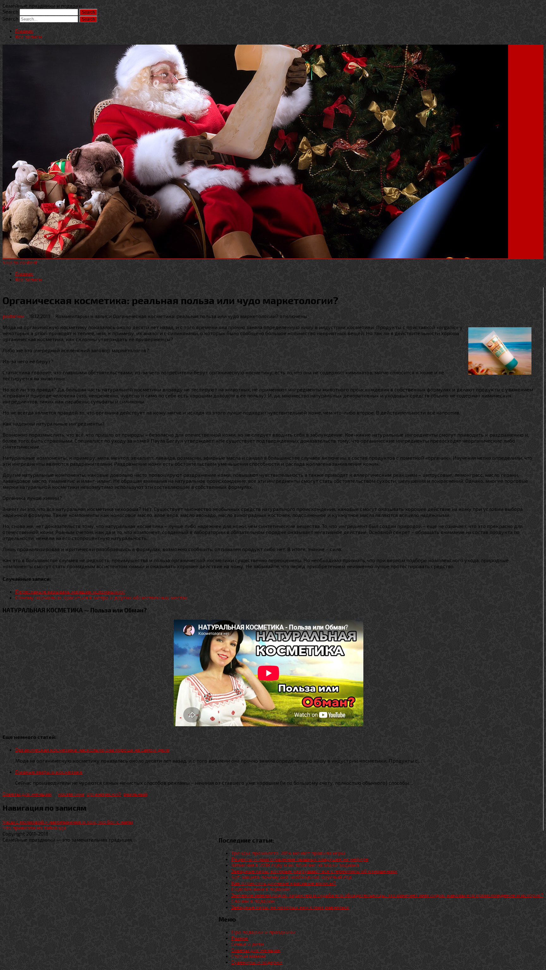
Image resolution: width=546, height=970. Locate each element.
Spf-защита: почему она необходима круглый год (291, 877)
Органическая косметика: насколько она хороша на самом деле (92, 749)
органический (104, 794)
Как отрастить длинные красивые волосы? (283, 883)
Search (10, 12)
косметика (71, 794)
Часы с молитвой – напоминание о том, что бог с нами (68, 822)
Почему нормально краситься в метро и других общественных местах (101, 597)
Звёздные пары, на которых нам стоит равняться (290, 907)
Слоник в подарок (253, 901)
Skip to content (20, 262)
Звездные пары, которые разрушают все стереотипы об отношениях (314, 871)
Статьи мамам (248, 956)
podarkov (13, 316)
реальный (135, 794)
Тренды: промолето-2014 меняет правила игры (288, 853)
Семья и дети (247, 944)
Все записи (28, 37)
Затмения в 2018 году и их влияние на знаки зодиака (295, 865)
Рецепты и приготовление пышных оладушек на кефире (299, 859)
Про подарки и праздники (263, 932)
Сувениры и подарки (256, 962)
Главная (24, 31)
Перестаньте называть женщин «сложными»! (70, 591)
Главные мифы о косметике (48, 772)
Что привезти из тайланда (34, 828)
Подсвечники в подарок (260, 889)
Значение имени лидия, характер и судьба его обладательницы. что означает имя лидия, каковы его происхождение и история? (387, 895)
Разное (239, 938)
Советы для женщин (27, 794)
